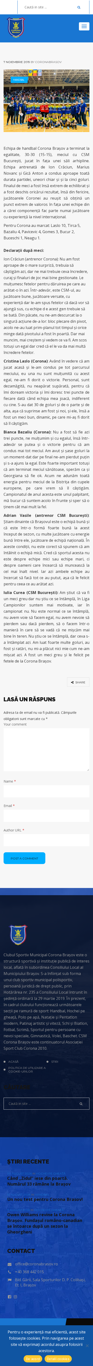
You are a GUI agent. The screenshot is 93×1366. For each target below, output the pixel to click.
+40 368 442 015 (29, 1271)
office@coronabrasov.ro (36, 1264)
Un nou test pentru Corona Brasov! (45, 1199)
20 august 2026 (19, 1173)
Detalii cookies (58, 1359)
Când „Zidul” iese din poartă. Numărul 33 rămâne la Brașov (39, 1181)
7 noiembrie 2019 (17, 62)
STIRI (54, 1061)
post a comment (24, 858)
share (80, 682)
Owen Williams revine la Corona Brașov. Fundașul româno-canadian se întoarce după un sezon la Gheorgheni (44, 1223)
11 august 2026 (19, 1210)
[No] (87, 1345)
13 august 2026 (19, 1194)
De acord (33, 1359)
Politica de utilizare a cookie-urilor (27, 1069)
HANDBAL (18, 79)
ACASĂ (13, 1061)
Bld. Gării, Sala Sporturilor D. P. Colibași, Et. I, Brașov (50, 1282)
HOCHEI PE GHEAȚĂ (51, 1173)
